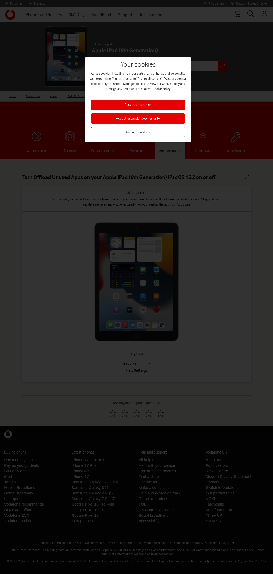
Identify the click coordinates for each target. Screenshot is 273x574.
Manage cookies (138, 132)
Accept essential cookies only (138, 118)
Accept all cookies (138, 105)
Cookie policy (161, 89)
